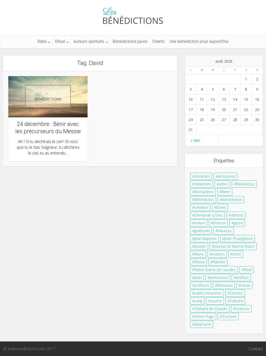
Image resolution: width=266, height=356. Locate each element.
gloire (238, 222)
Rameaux (225, 285)
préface (242, 277)
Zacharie (229, 316)
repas (245, 285)
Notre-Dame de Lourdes (215, 269)
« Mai (195, 140)
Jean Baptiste (206, 238)
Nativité (219, 261)
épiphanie (203, 324)
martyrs (218, 254)
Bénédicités (204, 199)
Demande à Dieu (209, 215)
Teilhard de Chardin (211, 308)
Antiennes (203, 184)
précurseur (219, 277)
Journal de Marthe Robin (234, 246)
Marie (199, 254)
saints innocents (208, 293)
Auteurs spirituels (89, 41)
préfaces (202, 285)
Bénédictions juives (130, 41)
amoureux (226, 176)
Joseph (200, 246)
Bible (42, 41)
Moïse (200, 261)
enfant (200, 222)
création (201, 207)
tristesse (242, 308)
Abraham (202, 176)
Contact (255, 349)
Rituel (60, 41)
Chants (158, 41)
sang (198, 300)
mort (237, 254)
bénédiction (232, 199)
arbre (223, 184)
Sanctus (236, 293)
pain (198, 277)
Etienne (219, 222)
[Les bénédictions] (133, 14)
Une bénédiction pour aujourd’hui (198, 41)
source (216, 300)
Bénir (226, 191)
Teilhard (236, 300)
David (221, 207)
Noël (248, 269)
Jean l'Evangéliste (239, 238)
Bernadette (204, 191)
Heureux (225, 230)
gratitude (202, 230)
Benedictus (245, 184)
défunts (237, 215)
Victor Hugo (204, 316)
